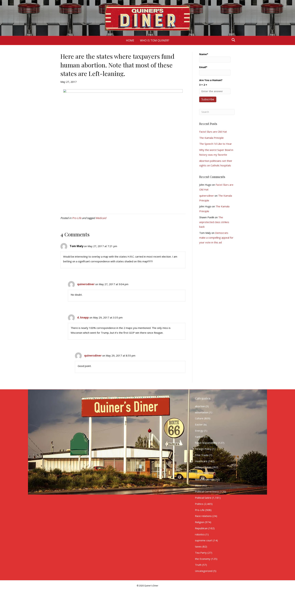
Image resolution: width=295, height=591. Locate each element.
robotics (200, 534)
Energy (199, 430)
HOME (130, 40)
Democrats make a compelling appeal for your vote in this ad (216, 237)
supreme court (203, 540)
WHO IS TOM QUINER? (154, 40)
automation (201, 412)
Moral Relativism (204, 479)
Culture (199, 418)
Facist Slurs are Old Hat (213, 131)
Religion (199, 522)
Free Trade (201, 455)
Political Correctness (207, 491)
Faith (198, 436)
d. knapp (83, 317)
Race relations (203, 516)
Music (198, 485)
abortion (200, 406)
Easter (199, 424)
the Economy (202, 558)
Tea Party (201, 552)
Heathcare (201, 461)
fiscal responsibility (206, 442)
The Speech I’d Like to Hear (215, 143)
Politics (199, 503)
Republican (201, 528)
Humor (199, 473)
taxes (198, 546)
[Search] (232, 40)
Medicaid (101, 218)
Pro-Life (76, 218)
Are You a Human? (210, 82)
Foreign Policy (203, 449)
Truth (198, 564)
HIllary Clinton (203, 467)
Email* (203, 67)
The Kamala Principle (211, 137)
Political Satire (203, 497)
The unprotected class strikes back (214, 222)
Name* (203, 54)
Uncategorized (203, 571)
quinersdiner (86, 284)
